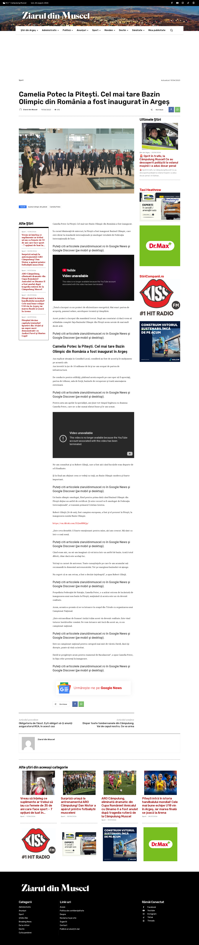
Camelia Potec (55, 207)
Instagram (151, 914)
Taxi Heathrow (150, 190)
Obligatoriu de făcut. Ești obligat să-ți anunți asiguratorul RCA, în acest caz (45, 725)
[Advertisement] (99, 58)
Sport (21, 80)
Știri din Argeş (145, 152)
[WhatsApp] (177, 109)
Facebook (151, 907)
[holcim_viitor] (160, 364)
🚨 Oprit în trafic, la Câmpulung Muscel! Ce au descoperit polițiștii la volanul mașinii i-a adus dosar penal (159, 160)
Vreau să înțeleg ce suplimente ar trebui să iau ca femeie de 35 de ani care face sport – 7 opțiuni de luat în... (33, 240)
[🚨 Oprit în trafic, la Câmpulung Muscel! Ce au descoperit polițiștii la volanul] (160, 136)
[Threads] (193, 3)
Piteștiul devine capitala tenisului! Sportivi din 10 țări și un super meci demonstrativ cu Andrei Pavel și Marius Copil (33, 328)
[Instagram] (182, 3)
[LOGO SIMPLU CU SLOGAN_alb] (160, 319)
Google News (118, 246)
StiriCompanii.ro (152, 276)
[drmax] (160, 268)
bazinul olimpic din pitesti (37, 207)
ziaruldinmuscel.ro (92, 246)
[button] (171, 30)
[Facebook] (172, 3)
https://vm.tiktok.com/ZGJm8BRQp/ (71, 523)
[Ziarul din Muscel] (21, 109)
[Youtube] (177, 3)
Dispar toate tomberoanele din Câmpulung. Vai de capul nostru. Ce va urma (108, 725)
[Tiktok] (188, 3)
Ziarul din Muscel (30, 110)
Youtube (151, 910)
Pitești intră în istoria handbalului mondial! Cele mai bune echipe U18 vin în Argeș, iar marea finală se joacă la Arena (33, 305)
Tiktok (150, 917)
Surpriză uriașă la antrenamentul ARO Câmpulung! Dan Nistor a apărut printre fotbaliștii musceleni (33, 259)
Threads (151, 921)
